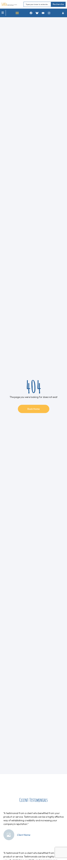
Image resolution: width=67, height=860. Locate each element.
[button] (17, 12)
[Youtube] (43, 12)
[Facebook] (31, 12)
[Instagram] (49, 12)
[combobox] (37, 4)
